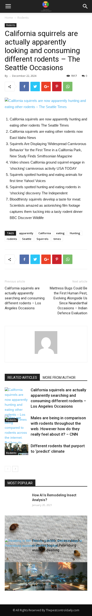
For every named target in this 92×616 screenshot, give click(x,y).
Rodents (23, 18)
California (44, 233)
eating (60, 233)
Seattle (26, 239)
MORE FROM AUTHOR (59, 377)
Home (9, 18)
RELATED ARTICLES (22, 377)
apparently (26, 233)
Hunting (75, 233)
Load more (44, 587)
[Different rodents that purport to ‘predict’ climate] (16, 449)
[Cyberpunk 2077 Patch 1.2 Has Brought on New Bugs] (46, 583)
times (57, 239)
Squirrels (42, 239)
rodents (12, 239)
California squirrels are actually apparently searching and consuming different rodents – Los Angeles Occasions (25, 298)
